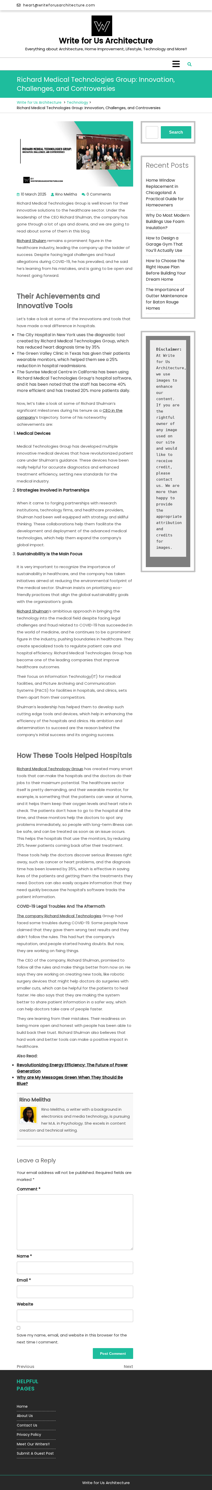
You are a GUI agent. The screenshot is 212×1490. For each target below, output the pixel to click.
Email (24, 1280)
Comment (29, 1189)
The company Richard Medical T (47, 916)
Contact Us (27, 1425)
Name (24, 1256)
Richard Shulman (33, 611)
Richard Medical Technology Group (50, 768)
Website (25, 1304)
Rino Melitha (35, 1099)
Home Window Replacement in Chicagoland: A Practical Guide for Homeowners (165, 192)
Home (22, 1406)
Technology (77, 102)
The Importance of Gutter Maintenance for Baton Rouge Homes (166, 299)
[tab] (176, 64)
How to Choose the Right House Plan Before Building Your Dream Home (166, 270)
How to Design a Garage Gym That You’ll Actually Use (164, 244)
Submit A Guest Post (35, 1453)
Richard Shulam (31, 240)
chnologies (90, 916)
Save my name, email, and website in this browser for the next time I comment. (72, 1338)
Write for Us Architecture (106, 40)
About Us (25, 1415)
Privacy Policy (29, 1434)
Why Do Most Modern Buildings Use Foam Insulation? (168, 221)
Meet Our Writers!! (33, 1444)
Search (176, 132)
